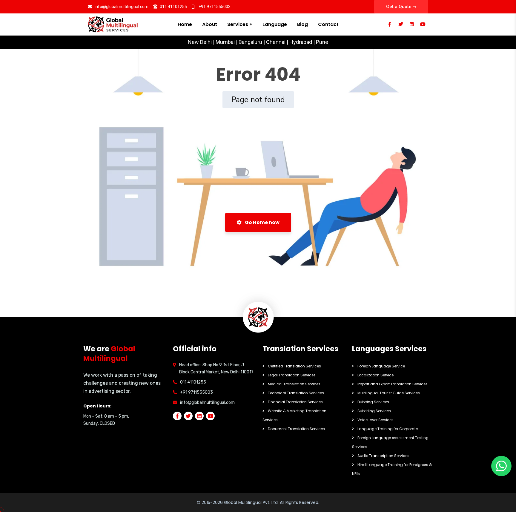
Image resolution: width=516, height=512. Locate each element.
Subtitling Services (374, 410)
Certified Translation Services (294, 366)
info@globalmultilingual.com (207, 402)
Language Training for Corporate (387, 428)
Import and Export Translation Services (392, 384)
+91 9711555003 (196, 392)
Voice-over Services (375, 419)
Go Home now (262, 222)
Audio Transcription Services (383, 455)
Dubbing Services (373, 401)
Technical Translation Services (296, 393)
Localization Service (375, 375)
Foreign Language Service (381, 366)
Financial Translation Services (295, 401)
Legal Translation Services (292, 375)
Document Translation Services (296, 428)
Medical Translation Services (294, 384)
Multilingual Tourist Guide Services (388, 393)
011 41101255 (193, 382)
